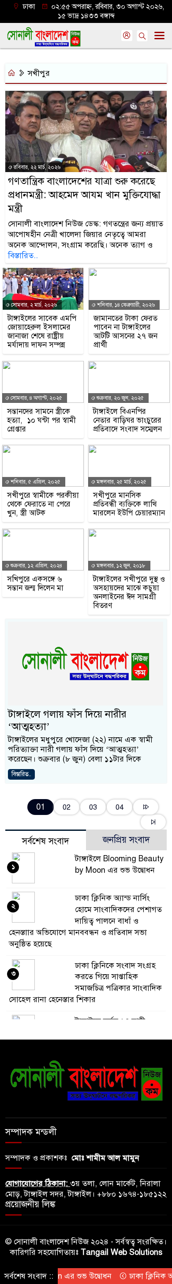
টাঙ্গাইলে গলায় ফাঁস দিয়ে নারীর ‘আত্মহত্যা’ (67, 720)
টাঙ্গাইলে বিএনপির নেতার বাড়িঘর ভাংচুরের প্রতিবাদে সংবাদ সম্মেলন (127, 420)
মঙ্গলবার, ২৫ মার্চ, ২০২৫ (120, 482)
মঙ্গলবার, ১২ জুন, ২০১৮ (120, 566)
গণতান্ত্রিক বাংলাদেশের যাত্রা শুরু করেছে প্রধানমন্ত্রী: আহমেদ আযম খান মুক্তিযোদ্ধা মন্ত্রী (84, 195)
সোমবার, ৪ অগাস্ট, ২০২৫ (35, 398)
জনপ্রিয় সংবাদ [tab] (126, 839)
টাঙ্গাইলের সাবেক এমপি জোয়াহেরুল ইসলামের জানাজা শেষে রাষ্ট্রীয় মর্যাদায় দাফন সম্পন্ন (41, 331)
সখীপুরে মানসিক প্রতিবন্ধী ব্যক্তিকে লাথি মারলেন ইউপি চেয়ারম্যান (129, 504)
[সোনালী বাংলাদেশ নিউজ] (86, 1080)
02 (67, 807)
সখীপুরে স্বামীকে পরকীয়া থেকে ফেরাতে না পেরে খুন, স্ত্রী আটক (43, 504)
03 (93, 807)
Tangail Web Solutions (121, 1252)
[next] (145, 807)
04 (119, 807)
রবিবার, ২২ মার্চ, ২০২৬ (36, 167)
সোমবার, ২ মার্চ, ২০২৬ (33, 305)
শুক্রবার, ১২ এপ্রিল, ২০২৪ (35, 566)
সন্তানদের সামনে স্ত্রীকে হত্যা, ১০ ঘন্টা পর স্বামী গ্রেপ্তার (41, 420)
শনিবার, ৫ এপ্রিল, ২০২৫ (34, 482)
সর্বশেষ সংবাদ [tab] (45, 841)
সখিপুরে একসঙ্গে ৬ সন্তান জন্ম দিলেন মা (35, 584)
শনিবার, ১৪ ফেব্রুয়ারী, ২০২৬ (125, 305)
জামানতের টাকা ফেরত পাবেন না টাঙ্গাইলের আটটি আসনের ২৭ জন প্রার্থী (125, 331)
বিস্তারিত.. (23, 255)
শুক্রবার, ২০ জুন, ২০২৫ (119, 398)
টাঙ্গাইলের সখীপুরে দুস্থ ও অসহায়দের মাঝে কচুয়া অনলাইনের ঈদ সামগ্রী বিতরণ (129, 592)
